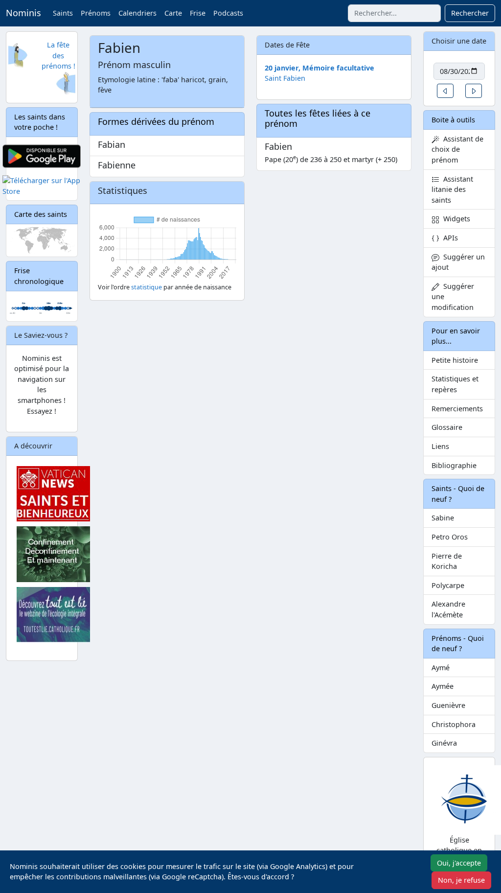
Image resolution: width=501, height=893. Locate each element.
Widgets (454, 218)
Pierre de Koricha (447, 561)
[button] (445, 91)
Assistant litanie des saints (452, 189)
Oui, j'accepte (459, 863)
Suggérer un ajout (458, 262)
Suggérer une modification (453, 297)
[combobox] (394, 13)
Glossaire (447, 427)
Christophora (454, 724)
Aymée (443, 686)
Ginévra (444, 743)
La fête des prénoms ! (58, 55)
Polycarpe (448, 585)
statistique (146, 287)
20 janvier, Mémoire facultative (319, 67)
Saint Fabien (285, 78)
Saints (63, 13)
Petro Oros (450, 536)
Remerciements (457, 408)
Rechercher (470, 13)
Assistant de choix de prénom (457, 149)
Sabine (443, 517)
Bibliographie (454, 465)
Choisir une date (459, 41)
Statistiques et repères (455, 384)
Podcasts (228, 13)
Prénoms (96, 13)
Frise (197, 13)
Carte (173, 13)
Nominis (23, 13)
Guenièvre (448, 705)
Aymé (441, 667)
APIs (448, 237)
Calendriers (137, 13)
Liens (440, 446)
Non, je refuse (461, 880)
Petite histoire (455, 360)
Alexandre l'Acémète (448, 609)
